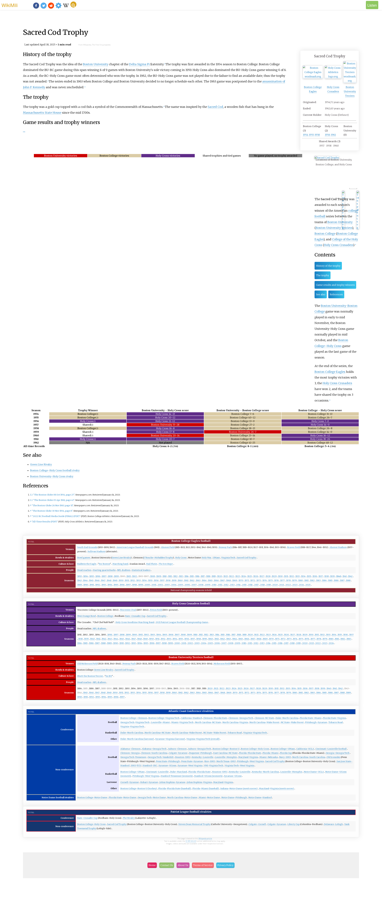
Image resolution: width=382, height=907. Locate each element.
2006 (187, 584)
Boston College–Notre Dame (92, 797)
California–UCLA (305, 748)
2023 (294, 584)
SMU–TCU (136, 765)
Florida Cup (286, 753)
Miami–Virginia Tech (182, 722)
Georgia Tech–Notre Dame (152, 797)
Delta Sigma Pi (139, 64)
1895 (91, 576)
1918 (208, 576)
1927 (262, 576)
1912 (175, 576)
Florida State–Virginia (334, 718)
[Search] (73, 4)
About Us (183, 865)
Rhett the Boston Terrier (90, 676)
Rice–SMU (209, 761)
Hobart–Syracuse (149, 782)
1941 (345, 576)
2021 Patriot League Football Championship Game (182, 622)
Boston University (340, 222)
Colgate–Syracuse (178, 753)
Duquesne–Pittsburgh (200, 753)
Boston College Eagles (330, 372)
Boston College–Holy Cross (255, 748)
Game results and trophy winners (335, 284)
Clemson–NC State (264, 718)
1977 (282, 580)
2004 (173, 584)
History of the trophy (328, 265)
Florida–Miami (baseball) (205, 788)
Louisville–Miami (160, 722)
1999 (140, 584)
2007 (194, 584)
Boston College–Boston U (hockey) (138, 788)
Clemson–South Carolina (154, 753)
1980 (300, 580)
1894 (85, 576)
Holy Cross (181, 557)
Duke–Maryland (178, 771)
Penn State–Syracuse (192, 761)
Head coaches (84, 570)
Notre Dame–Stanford (260, 797)
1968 (228, 580)
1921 (226, 576)
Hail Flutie (151, 564)
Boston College (325, 233)
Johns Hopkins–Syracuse (172, 782)
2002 (160, 584)
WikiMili (9, 4)
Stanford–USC (150, 765)
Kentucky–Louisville (202, 757)
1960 (180, 580)
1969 (234, 580)
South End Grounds (87, 547)
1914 (186, 576)
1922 (231, 576)
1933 (297, 576)
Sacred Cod (215, 107)
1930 (280, 576)
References (336, 294)
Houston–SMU (182, 757)
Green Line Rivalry (41, 464)
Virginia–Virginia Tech (132, 726)
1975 (270, 580)
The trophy (322, 275)
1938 (326, 576)
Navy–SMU (285, 757)
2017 (256, 584)
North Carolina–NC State (208, 722)
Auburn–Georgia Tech (199, 748)
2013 (232, 584)
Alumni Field (167, 547)
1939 (332, 576)
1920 (219, 576)
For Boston (104, 564)
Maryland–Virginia (248, 757)
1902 (134, 576)
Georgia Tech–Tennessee (133, 757)
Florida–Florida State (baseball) (174, 788)
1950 (121, 580)
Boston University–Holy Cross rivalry (51, 476)
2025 (308, 584)
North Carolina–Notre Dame (182, 797)
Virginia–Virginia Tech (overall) (203, 739)
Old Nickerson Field (87, 663)
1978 (288, 580)
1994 (110, 584)
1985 (330, 580)
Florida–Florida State (250, 753)
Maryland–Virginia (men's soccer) (276, 788)
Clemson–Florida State (215, 718)
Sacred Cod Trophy (246, 557)
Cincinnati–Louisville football (331, 748)
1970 (241, 580)
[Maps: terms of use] (343, 227)
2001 (153, 584)
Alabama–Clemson (130, 748)
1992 (97, 584)
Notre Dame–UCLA (314, 771)
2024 (301, 584)
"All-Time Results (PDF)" (45, 521)
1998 (134, 584)
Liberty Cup (294, 824)
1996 (122, 584)
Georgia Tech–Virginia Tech (135, 722)
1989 (79, 584)
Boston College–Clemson (133, 718)
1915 (192, 576)
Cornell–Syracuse (129, 782)
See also (320, 294)
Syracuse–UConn (167, 765)
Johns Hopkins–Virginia (199, 782)
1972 (252, 580)
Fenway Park (225, 547)
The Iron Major (166, 564)
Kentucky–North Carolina (265, 771)
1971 (247, 580)
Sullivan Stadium (96, 551)
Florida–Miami (270, 753)
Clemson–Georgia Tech (241, 718)
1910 (165, 576)
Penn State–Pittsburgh (168, 761)
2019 (268, 584)
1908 (152, 576)
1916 (197, 576)
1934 (303, 576)
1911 (170, 576)
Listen (372, 5)
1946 (97, 580)
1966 (216, 580)
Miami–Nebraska (268, 757)
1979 (294, 580)
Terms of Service (203, 865)
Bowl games (83, 557)
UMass (216, 557)
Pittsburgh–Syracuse (316, 722)
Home (152, 865)
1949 (115, 580)
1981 (306, 580)
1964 (204, 580)
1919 (214, 576)
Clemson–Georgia (130, 753)
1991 (92, 584)
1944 (85, 580)
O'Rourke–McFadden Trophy (158, 557)
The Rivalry (129, 818)
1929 (274, 576)
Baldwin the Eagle (86, 564)
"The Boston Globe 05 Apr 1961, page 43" (53, 500)
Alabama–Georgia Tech (154, 748)
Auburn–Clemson (177, 748)
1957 (162, 580)
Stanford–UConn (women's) (208, 776)
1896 (98, 576)
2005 (180, 584)
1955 (311, 134)
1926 (255, 576)
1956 (327, 134)
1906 (171, 634)
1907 (177, 634)
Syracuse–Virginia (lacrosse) (170, 739)
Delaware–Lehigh (333, 824)
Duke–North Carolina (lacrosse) (137, 739)
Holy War (206, 557)
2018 (262, 584)
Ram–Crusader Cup (135, 616)
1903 (152, 634)
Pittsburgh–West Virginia (250, 761)
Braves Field (293, 547)
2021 (281, 584)
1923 (237, 576)
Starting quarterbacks (104, 570)
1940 (338, 576)
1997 (128, 584)
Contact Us (166, 865)
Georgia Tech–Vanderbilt (161, 757)
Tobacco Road (336, 722)
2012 (226, 584)
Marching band (120, 564)
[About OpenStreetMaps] (358, 227)
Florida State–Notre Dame (122, 797)
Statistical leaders (141, 570)
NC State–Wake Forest (292, 722)
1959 (174, 580)
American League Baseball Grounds (135, 547)
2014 (238, 584)
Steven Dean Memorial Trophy (194, 824)
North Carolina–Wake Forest (264, 722)
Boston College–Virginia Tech (164, 718)
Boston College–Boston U (226, 748)
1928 (268, 576)
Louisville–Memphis (226, 757)
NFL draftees (123, 570)
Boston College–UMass (283, 748)
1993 (104, 584)
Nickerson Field (222, 663)
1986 (336, 580)
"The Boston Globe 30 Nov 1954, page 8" (52, 511)
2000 (147, 584)
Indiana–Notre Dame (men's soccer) (239, 788)
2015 (244, 584)
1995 (116, 584)
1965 (210, 580)
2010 (214, 584)
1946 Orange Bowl (86, 616)
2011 (220, 584)
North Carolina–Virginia (235, 722)
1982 (312, 580)
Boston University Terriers (350, 91)
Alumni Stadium (338, 547)
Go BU (108, 676)
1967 (222, 580)
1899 (116, 576)
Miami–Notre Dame (209, 797)
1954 (305, 134)
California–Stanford (191, 718)
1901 (129, 576)
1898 (110, 576)
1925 (249, 576)
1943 (79, 580)
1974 (264, 580)
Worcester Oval (128, 610)
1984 (324, 580)
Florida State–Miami (310, 718)
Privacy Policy (225, 865)
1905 (164, 634)
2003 (167, 584)
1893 (79, 576)
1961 (333, 134)
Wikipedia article (205, 838)
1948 (109, 580)
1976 (276, 580)
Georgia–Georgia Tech (337, 753)
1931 (286, 576)
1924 (243, 576)
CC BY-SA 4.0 (191, 841)
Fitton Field (156, 610)
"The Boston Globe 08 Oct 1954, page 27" (53, 494)
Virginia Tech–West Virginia (239, 765)
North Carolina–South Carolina (308, 757)
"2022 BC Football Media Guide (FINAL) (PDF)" (56, 516)
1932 (291, 576)
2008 (200, 584)
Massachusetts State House (42, 112)
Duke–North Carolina (287, 718)
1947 (103, 580)
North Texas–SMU (226, 761)
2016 (250, 584)
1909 (158, 576)
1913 (181, 576)
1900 (134, 634)
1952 (132, 580)
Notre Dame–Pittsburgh (234, 797)
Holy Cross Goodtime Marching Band (135, 622)
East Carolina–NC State (225, 753)
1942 (350, 576)
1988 (348, 580)
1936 (315, 576)
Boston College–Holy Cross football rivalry (55, 470)
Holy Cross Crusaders (338, 245)
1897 (104, 576)
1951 (127, 580)
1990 (85, 584)
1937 (321, 576)
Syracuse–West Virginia (190, 765)
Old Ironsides (333, 757)
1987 (342, 580)
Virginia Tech (228, 557)
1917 (203, 576)
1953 (138, 580)
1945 (91, 580)
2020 (275, 584)
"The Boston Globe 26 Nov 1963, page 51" (52, 505)
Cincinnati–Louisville (157, 771)
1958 (317, 134)
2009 (207, 584)
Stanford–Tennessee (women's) (177, 776)
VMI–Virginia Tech (213, 765)
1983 (318, 580)
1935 (309, 576)
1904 (158, 634)
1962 (192, 580)
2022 (288, 584)
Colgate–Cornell (257, 824)
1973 (259, 580)
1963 (198, 580)
